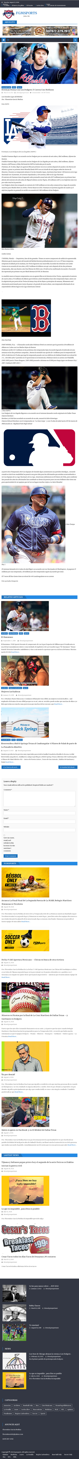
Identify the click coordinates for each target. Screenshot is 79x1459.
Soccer (34, 1413)
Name (6, 810)
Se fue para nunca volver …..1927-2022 (44, 1286)
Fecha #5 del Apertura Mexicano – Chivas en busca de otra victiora (33, 960)
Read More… (15, 652)
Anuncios (7, 1405)
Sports (19, 87)
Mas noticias (13, 633)
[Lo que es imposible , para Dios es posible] (39, 1191)
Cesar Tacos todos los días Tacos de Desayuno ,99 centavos (29, 1256)
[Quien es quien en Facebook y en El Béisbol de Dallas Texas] (39, 1112)
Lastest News (11, 1155)
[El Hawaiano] (39, 616)
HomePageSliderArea (63, 1405)
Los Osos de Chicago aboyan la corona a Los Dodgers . (50, 1354)
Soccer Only (68, 1454)
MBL (14, 1457)
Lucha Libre (40, 5)
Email (6, 818)
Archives (4, 633)
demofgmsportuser (22, 93)
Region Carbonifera (15, 688)
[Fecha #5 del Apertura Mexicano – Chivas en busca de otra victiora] (39, 942)
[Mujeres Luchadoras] (39, 671)
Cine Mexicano (47, 1405)
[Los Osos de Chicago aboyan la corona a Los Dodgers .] (14, 1361)
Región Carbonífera (42, 1454)
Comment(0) (36, 93)
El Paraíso (30, 5)
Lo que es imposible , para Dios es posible (21, 1209)
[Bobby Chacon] (14, 1312)
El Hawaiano (7, 637)
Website (6, 827)
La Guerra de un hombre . (12, 767)
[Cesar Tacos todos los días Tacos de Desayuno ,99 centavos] (39, 1239)
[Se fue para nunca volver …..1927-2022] (14, 1293)
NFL (62, 1409)
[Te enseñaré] (14, 1332)
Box (37, 1405)
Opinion (5, 4)
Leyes (48, 4)
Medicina (48, 1409)
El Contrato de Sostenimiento (57, 5)
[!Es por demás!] (39, 1056)
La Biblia (6, 5)
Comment (8, 790)
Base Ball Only (57, 1454)
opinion (19, 740)
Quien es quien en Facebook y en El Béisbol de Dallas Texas (29, 1130)
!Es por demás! (8, 1074)
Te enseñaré (34, 1325)
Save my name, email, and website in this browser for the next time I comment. (9, 844)
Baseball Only (6, 87)
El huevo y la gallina (18, 5)
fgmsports (26, 13)
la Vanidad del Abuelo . (68, 767)
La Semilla (7, 1409)
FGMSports (10, 863)
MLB (13, 87)
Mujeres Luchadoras (10, 691)
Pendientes (8, 1413)
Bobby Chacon (34, 1306)
